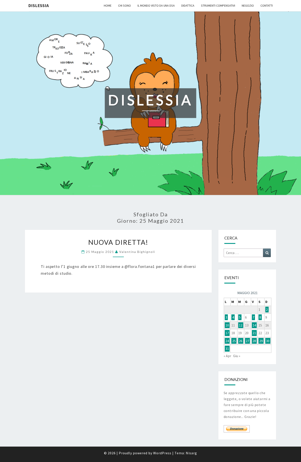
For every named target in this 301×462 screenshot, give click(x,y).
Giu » (236, 356)
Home (107, 5)
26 (240, 341)
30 (267, 341)
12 (240, 325)
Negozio (248, 5)
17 (227, 333)
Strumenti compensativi (218, 5)
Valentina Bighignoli (137, 252)
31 (227, 349)
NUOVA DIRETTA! (118, 242)
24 (227, 341)
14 (254, 325)
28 (254, 341)
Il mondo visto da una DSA (156, 5)
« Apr (227, 356)
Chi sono (124, 5)
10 (227, 325)
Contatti (266, 5)
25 (234, 341)
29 (261, 341)
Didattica (187, 5)
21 (254, 333)
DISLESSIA (38, 5)
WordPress (162, 453)
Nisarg (191, 453)
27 (247, 341)
